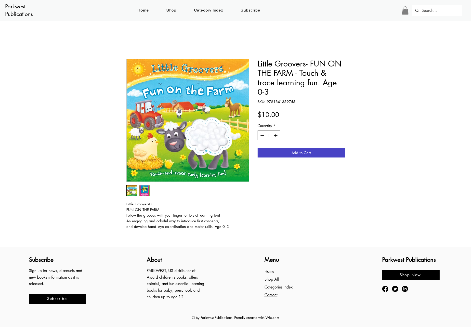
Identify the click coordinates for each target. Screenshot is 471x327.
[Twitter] (395, 289)
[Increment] (276, 135)
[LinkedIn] (405, 289)
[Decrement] (261, 135)
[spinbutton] (269, 135)
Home (269, 271)
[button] (250, 10)
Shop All (271, 279)
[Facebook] (385, 289)
